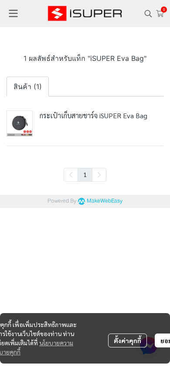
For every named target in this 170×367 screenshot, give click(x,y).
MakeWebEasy (104, 201)
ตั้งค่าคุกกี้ (127, 340)
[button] (148, 13)
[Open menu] (13, 13)
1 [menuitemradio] (85, 174)
